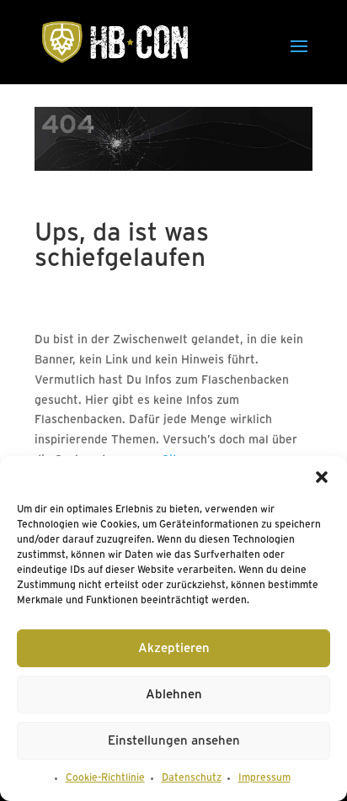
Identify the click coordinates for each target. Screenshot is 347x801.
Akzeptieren (174, 649)
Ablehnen (174, 695)
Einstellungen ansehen (174, 741)
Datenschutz (192, 777)
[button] (321, 477)
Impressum (264, 777)
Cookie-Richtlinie (105, 777)
